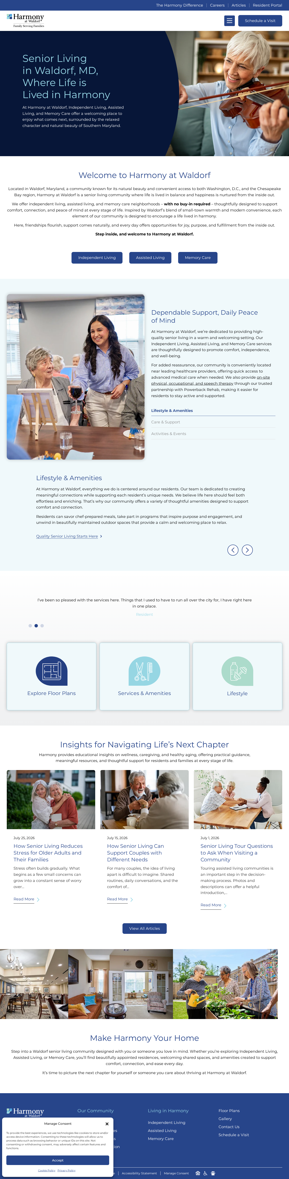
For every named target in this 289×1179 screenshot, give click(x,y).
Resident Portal (267, 5)
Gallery (225, 1118)
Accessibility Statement (139, 1173)
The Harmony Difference (179, 5)
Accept (57, 1160)
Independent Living (166, 1122)
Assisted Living (162, 1130)
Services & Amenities (144, 693)
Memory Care (161, 1138)
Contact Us (229, 1127)
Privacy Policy (67, 1170)
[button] (107, 1124)
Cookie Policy (46, 1170)
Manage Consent (176, 1173)
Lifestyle (237, 693)
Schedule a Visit (234, 1135)
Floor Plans (229, 1110)
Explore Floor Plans (51, 693)
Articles (239, 5)
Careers (217, 5)
